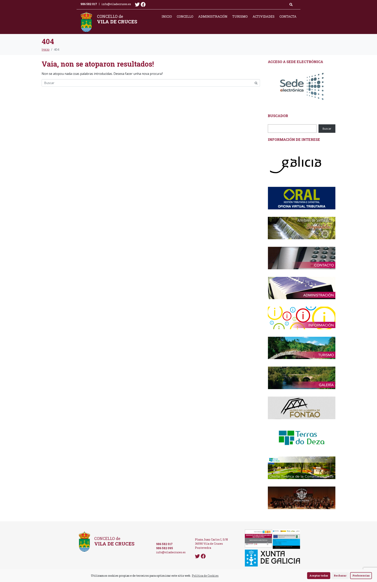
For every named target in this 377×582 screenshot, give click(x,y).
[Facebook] (143, 4)
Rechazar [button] (340, 575)
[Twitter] (137, 4)
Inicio (167, 16)
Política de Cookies (205, 575)
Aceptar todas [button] (318, 575)
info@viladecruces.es (116, 4)
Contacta (287, 16)
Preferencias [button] (361, 575)
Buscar (326, 128)
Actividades (264, 16)
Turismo (240, 16)
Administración (212, 16)
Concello (185, 16)
